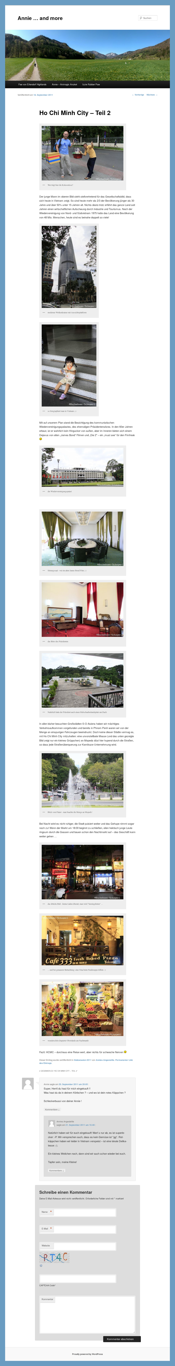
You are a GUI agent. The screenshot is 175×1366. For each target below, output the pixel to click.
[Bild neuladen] (41, 1266)
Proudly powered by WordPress (87, 1354)
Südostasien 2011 (82, 1059)
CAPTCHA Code (47, 1285)
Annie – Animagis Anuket (64, 84)
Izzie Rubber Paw (91, 84)
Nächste (152, 94)
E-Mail (47, 1228)
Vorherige (138, 94)
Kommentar (47, 1299)
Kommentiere (52, 1109)
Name (47, 1212)
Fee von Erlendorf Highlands (32, 84)
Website (46, 1245)
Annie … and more (40, 18)
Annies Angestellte (105, 1059)
